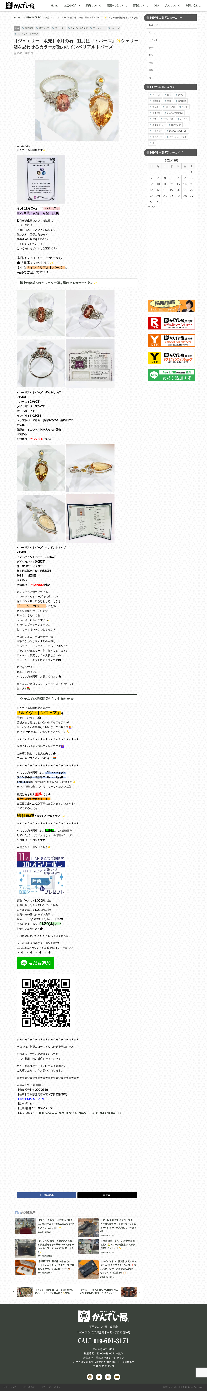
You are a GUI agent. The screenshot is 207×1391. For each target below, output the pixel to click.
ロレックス (170, 107)
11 (165, 184)
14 (185, 184)
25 (165, 195)
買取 (151, 70)
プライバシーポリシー (51, 1387)
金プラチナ (176, 125)
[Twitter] (99, 1377)
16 (151, 190)
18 (164, 190)
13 (178, 184)
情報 (151, 63)
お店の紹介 (70, 5)
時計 (169, 101)
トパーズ (115, 28)
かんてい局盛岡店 (79, 28)
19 (171, 190)
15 (191, 184)
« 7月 (152, 206)
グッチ (181, 95)
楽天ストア (44, 28)
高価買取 (156, 113)
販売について (93, 5)
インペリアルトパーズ (27, 34)
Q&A (156, 5)
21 (185, 190)
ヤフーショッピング (178, 137)
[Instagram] (108, 1377)
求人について (172, 5)
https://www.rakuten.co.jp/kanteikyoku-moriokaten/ (79, 1113)
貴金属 (155, 107)
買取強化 (182, 101)
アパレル (156, 95)
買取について (140, 5)
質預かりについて (117, 5)
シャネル (184, 119)
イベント (153, 40)
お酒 (154, 119)
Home (54, 5)
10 (158, 184)
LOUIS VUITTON (178, 131)
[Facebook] (90, 1377)
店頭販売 (29, 28)
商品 (17, 28)
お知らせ (153, 25)
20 (178, 190)
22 (191, 190)
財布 (169, 95)
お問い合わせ (193, 5)
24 (158, 195)
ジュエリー (60, 28)
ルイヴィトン (158, 125)
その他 (152, 32)
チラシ (152, 47)
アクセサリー (99, 28)
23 (151, 195)
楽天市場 (37, 746)
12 (171, 184)
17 (158, 190)
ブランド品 (168, 119)
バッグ (185, 107)
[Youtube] (117, 1377)
